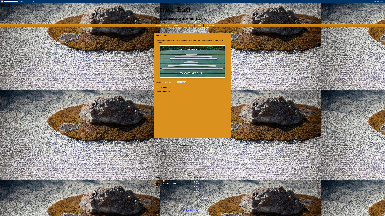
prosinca (200, 196)
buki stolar (168, 181)
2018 (197, 181)
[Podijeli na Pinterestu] (185, 82)
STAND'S (189, 25)
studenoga (201, 204)
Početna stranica (191, 140)
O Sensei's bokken (202, 198)
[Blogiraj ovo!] (180, 82)
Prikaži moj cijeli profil (169, 183)
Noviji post (159, 140)
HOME (158, 25)
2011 (197, 194)
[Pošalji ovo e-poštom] (178, 82)
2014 (197, 186)
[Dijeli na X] (182, 82)
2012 (197, 191)
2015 (197, 184)
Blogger (200, 210)
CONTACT (178, 25)
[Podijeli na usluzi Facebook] (183, 82)
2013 (197, 189)
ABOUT (167, 25)
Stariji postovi (224, 140)
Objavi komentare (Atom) (197, 145)
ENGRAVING (210, 25)
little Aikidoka (201, 201)
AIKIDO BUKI (171, 10)
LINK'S (199, 25)
